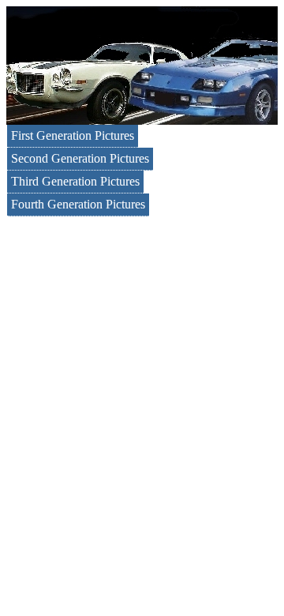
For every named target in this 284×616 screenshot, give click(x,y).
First (72, 135)
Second (80, 158)
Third (75, 181)
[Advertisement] (142, 366)
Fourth (78, 204)
